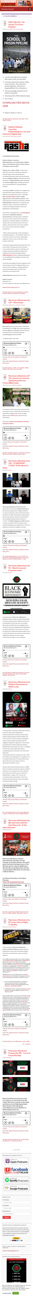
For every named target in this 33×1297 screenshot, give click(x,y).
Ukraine (20, 369)
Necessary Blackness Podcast (18, 305)
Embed (5, 359)
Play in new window (13, 357)
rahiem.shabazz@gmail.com (11, 1250)
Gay (14, 674)
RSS (4, 363)
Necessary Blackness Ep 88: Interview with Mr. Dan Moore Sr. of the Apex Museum (16, 824)
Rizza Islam (10, 369)
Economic (26, 672)
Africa (6, 912)
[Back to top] (29, 1293)
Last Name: (6, 1205)
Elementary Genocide (7, 9)
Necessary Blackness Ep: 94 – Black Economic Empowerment (19, 567)
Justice (24, 1041)
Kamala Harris (6, 1141)
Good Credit (18, 674)
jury (13, 960)
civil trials (26, 1010)
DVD (9, 136)
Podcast (10, 470)
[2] (9, 964)
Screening (19, 136)
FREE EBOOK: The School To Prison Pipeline (16, 24)
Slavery (26, 913)
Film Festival (13, 136)
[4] (9, 971)
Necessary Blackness (18, 292)
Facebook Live (16, 1139)
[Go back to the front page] (16, 3)
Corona (19, 556)
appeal (4, 1010)
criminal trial (8, 960)
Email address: (7, 1211)
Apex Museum (12, 912)
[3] (20, 965)
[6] (12, 991)
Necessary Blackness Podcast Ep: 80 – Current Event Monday (19, 1053)
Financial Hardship (7, 674)
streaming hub (25, 212)
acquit (16, 962)
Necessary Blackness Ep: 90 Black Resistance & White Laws (19, 684)
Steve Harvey (18, 1141)
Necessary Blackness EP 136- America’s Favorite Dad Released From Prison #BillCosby (16, 379)
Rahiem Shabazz (7, 120)
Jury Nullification (17, 1041)
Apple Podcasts (13, 361)
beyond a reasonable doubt (12, 986)
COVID (9, 305)
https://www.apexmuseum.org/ (13, 882)
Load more (16, 1150)
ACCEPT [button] (15, 1293)
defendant (26, 960)
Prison (14, 29)
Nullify (28, 1041)
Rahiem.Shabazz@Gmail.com (11, 287)
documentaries (11, 196)
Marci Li (21, 557)
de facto (25, 1001)
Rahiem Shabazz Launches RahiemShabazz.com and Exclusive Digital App (16, 130)
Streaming (22, 293)
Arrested (10, 29)
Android (21, 361)
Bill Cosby (7, 452)
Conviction (21, 452)
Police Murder (11, 813)
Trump (24, 559)
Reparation (20, 913)
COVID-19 (15, 367)
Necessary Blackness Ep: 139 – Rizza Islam (19, 301)
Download (23, 357)
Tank (13, 675)
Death (4, 557)
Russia (15, 369)
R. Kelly (12, 1141)
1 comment (27, 1044)
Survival (10, 675)
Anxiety (7, 556)
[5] (21, 985)
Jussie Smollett (25, 1139)
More (7, 363)
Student (21, 29)
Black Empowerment (18, 672)
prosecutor (18, 964)
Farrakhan (21, 367)
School (17, 29)
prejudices (15, 970)
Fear (8, 557)
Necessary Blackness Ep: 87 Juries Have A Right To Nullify (19, 922)
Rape (23, 454)
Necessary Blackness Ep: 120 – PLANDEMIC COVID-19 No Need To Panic (16, 464)
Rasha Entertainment (13, 293)
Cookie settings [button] (7, 1293)
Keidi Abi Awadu (13, 557)
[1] (8, 964)
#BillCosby (14, 415)
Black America (8, 119)
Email (26, 361)
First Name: (6, 1200)
